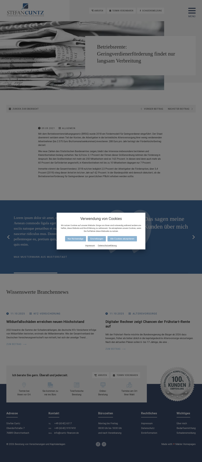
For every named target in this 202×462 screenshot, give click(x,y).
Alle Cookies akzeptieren (122, 238)
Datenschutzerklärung (107, 245)
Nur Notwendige (75, 238)
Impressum (90, 245)
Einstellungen (96, 238)
